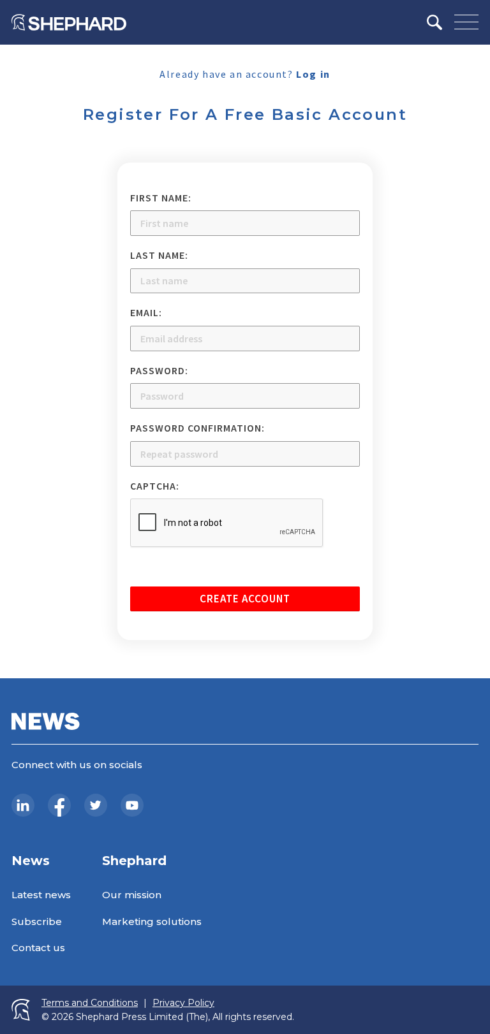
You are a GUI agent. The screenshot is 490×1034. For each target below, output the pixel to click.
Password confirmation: (197, 427)
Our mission (131, 895)
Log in (313, 74)
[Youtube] (132, 805)
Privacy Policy (183, 1003)
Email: (146, 312)
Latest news (41, 895)
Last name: (159, 255)
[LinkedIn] (22, 805)
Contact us (38, 948)
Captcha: (154, 485)
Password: (159, 370)
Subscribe (36, 921)
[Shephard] (68, 22)
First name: (160, 197)
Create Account (245, 599)
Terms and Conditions (89, 1003)
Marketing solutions (152, 921)
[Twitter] (95, 805)
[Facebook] (59, 805)
